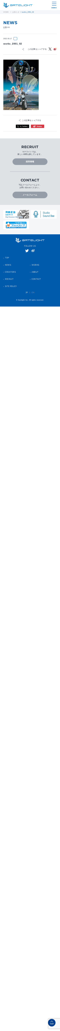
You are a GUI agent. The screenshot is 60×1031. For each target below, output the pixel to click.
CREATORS (10, 269)
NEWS (8, 262)
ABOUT (35, 269)
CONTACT (36, 276)
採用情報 (30, 160)
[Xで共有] (50, 49)
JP (27, 289)
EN (33, 289)
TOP (7, 255)
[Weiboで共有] (55, 49)
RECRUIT (9, 276)
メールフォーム (30, 192)
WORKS (35, 262)
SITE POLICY (11, 283)
